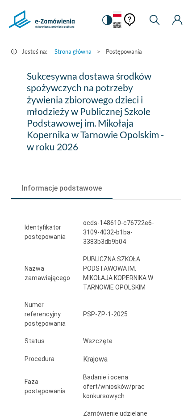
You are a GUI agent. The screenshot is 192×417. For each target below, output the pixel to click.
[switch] (107, 20)
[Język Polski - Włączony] (117, 14)
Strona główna (73, 51)
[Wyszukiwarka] (154, 20)
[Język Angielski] (117, 25)
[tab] (62, 188)
